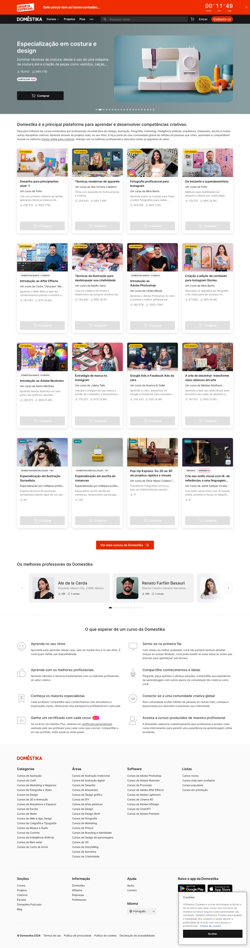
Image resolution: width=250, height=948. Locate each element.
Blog (19, 909)
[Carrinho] (192, 19)
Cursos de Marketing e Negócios (36, 785)
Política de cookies (105, 935)
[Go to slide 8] (118, 109)
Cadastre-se (222, 19)
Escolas (21, 899)
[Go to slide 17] (144, 109)
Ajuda (130, 885)
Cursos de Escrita (27, 808)
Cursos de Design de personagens (92, 837)
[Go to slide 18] (147, 109)
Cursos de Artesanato (85, 789)
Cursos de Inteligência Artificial (35, 837)
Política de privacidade (77, 935)
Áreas (76, 769)
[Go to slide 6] (112, 109)
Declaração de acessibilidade (137, 935)
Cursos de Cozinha (28, 832)
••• (91, 19)
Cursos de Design (27, 794)
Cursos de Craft (26, 780)
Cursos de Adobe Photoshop (144, 775)
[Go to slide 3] (104, 109)
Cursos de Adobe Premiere (143, 813)
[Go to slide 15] (139, 109)
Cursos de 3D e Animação (32, 799)
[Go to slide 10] (124, 109)
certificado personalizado (97, 724)
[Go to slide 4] (106, 109)
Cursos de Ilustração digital (88, 780)
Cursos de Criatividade (85, 856)
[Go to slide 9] (121, 109)
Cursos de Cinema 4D (140, 799)
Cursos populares (192, 785)
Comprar (43, 96)
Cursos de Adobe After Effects (145, 789)
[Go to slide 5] (109, 109)
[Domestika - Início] (29, 18)
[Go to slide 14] (136, 109)
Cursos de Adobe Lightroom (144, 794)
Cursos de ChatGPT (139, 808)
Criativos (22, 894)
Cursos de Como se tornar (32, 846)
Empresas (78, 894)
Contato (132, 890)
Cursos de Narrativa (84, 851)
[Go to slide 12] (130, 109)
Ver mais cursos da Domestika (121, 545)
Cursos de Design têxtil (86, 813)
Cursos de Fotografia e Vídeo (34, 789)
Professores (79, 899)
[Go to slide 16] (142, 109)
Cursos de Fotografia (84, 818)
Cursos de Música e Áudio (32, 827)
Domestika (78, 885)
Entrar (203, 19)
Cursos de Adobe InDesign (143, 804)
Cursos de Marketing (84, 823)
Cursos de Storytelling (85, 846)
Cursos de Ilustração (29, 775)
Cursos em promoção (195, 789)
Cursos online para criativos (57, 139)
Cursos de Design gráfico (87, 794)
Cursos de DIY (80, 799)
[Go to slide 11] (127, 109)
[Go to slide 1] (96, 109)
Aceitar (212, 933)
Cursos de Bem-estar (29, 842)
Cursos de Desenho (83, 785)
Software (134, 769)
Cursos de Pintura (82, 827)
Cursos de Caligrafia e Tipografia (36, 823)
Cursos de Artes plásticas (87, 804)
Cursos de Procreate (139, 785)
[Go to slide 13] (133, 109)
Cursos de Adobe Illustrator (143, 780)
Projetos (69, 19)
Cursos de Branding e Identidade (92, 832)
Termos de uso (52, 935)
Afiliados (77, 890)
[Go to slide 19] (150, 109)
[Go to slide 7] (115, 109)
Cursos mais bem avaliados (198, 780)
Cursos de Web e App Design (34, 818)
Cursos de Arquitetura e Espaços (36, 804)
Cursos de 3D (80, 842)
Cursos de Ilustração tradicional (91, 775)
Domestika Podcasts (29, 904)
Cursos (51, 19)
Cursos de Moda (27, 813)
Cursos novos (190, 775)
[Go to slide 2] (100, 109)
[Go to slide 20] (153, 109)
